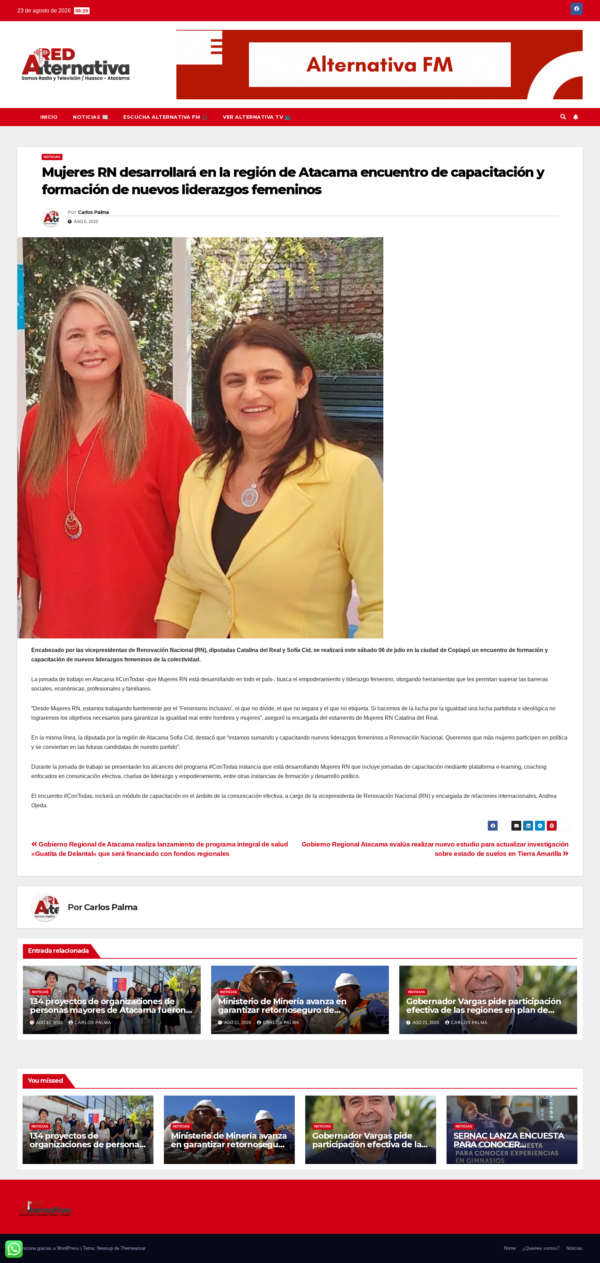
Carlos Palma (93, 212)
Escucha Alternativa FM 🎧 (165, 117)
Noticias (52, 157)
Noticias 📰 (90, 117)
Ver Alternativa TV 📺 (257, 117)
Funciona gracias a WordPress (49, 1248)
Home (510, 1248)
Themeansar (132, 1248)
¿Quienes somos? (541, 1248)
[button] (563, 117)
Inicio (49, 117)
